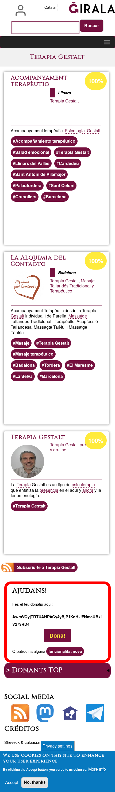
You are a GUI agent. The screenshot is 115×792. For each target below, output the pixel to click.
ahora (87, 490)
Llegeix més (80, 223)
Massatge (77, 316)
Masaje (22, 343)
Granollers (25, 196)
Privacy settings (57, 746)
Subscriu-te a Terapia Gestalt (46, 567)
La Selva (24, 376)
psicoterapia (83, 484)
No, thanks (35, 782)
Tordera (52, 365)
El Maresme (81, 365)
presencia (49, 490)
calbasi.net (34, 742)
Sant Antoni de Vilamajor (40, 174)
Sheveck (12, 742)
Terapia (24, 484)
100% (95, 81)
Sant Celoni (62, 185)
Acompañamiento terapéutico (45, 141)
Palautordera (28, 185)
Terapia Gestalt (74, 152)
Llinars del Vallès (32, 163)
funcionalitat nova (65, 651)
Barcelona (56, 196)
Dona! (57, 635)
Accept (11, 782)
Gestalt (93, 130)
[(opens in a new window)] (45, 713)
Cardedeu (69, 163)
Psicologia (75, 130)
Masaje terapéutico (34, 354)
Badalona (25, 365)
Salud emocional (32, 152)
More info (97, 769)
